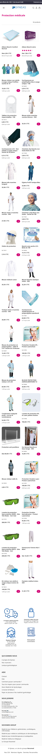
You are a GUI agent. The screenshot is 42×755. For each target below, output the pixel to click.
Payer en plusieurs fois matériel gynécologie (16, 692)
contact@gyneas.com (7, 712)
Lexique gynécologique (9, 665)
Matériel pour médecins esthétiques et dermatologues (20, 733)
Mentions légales (16, 752)
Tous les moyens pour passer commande (15, 684)
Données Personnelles (30, 752)
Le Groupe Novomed (8, 741)
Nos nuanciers (6, 662)
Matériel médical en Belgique (11, 739)
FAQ (3, 679)
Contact (4, 676)
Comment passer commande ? (12, 682)
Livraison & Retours (8, 690)
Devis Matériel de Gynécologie (12, 687)
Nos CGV (7, 752)
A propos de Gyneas (8, 660)
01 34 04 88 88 (6, 705)
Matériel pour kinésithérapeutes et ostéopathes (17, 736)
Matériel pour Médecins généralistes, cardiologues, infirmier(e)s (19, 730)
